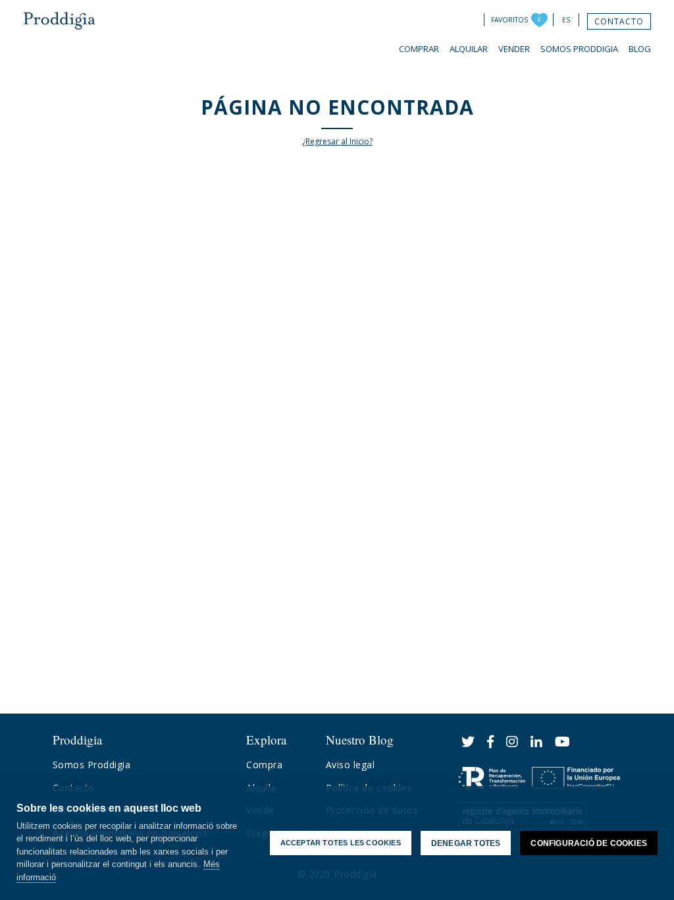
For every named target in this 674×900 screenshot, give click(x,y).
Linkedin (536, 741)
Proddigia (59, 21)
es (566, 19)
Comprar (419, 49)
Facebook (491, 741)
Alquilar (469, 49)
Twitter (468, 741)
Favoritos (509, 19)
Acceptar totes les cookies (340, 843)
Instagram (512, 741)
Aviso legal (350, 764)
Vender (514, 49)
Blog (640, 49)
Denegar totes (466, 843)
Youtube (563, 741)
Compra (264, 764)
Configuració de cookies (589, 843)
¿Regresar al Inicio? (337, 141)
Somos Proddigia (579, 49)
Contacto (619, 21)
